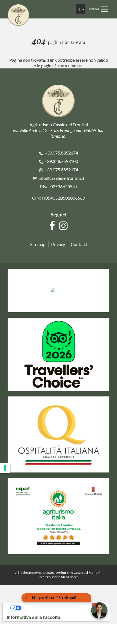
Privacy (58, 244)
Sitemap (37, 244)
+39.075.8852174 (61, 152)
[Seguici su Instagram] (64, 226)
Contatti (79, 244)
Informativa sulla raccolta (33, 617)
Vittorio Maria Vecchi (64, 577)
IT (80, 9)
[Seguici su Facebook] (53, 226)
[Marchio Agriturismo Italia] (58, 515)
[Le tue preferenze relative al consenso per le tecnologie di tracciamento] (5, 468)
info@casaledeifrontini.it (61, 178)
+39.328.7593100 (61, 161)
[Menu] (104, 9)
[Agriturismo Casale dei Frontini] (18, 14)
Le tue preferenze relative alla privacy (61, 608)
